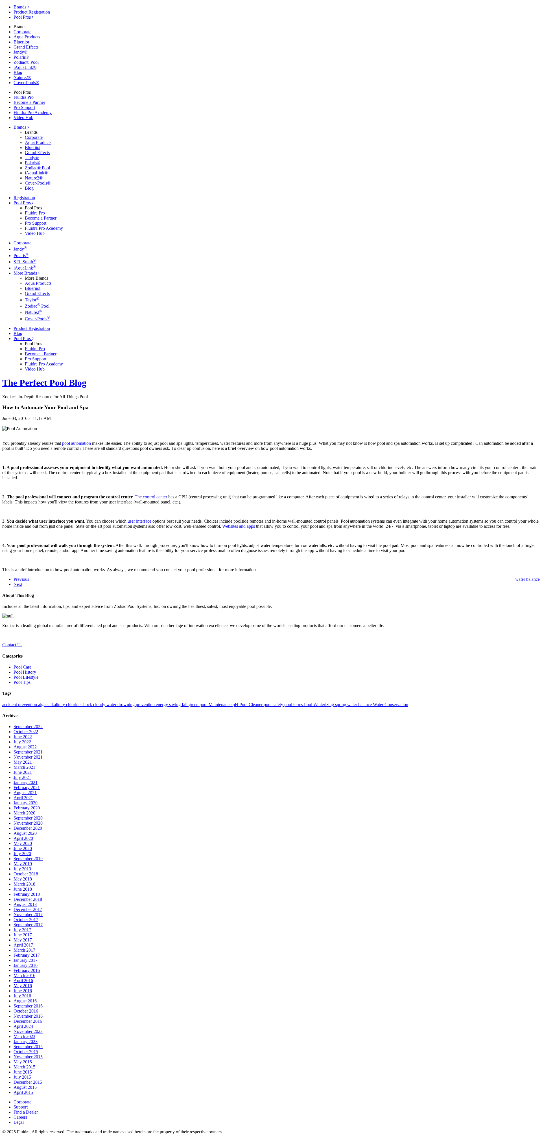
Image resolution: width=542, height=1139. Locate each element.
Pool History (25, 672)
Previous (21, 579)
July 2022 (22, 741)
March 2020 (24, 813)
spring (341, 704)
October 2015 (26, 1051)
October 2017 (26, 919)
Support (21, 1107)
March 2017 (24, 950)
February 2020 (27, 807)
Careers (20, 1117)
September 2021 (28, 752)
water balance (360, 704)
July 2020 (22, 853)
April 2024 (23, 1026)
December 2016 (28, 1021)
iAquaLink (25, 268)
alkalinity (57, 704)
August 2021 (25, 792)
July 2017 (22, 929)
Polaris (21, 255)
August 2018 (25, 904)
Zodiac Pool (37, 306)
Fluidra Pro (24, 97)
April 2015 (23, 1092)
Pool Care (22, 667)
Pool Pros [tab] (23, 17)
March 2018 (24, 884)
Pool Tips (22, 682)
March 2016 (24, 975)
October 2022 (26, 731)
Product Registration (32, 12)
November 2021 (28, 757)
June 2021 (23, 772)
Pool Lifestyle (26, 677)
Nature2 (33, 312)
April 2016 (23, 980)
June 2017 (23, 934)
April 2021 (23, 797)
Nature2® (22, 77)
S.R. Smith (25, 261)
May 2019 (23, 863)
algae (43, 704)
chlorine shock (79, 704)
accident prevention (20, 704)
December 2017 (28, 909)
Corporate (22, 31)
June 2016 (23, 990)
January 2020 (26, 802)
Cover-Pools (37, 318)
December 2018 (28, 899)
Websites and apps (238, 526)
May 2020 (23, 843)
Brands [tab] (20, 7)
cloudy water (105, 704)
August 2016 (25, 1000)
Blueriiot (21, 42)
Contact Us (12, 644)
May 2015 (23, 1061)
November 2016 (28, 1016)
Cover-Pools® (26, 82)
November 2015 (28, 1056)
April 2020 (23, 838)
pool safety (274, 704)
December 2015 (28, 1082)
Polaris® (21, 57)
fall (185, 704)
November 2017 (28, 914)
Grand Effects (26, 47)
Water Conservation (390, 704)
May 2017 (23, 940)
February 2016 (27, 970)
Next (18, 584)
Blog (18, 72)
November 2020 (28, 823)
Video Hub (23, 117)
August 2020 (25, 833)
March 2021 (24, 767)
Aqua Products (27, 36)
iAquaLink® (25, 67)
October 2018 (26, 873)
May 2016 (23, 985)
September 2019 (28, 858)
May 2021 (23, 762)
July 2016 (22, 995)
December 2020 (28, 828)
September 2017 (28, 924)
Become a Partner (29, 102)
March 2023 (24, 1036)
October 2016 (26, 1011)
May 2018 (23, 879)
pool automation (76, 443)
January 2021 (26, 782)
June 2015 (23, 1072)
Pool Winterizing (319, 704)
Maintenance (221, 704)
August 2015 (25, 1087)
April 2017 (23, 945)
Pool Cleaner (251, 704)
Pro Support (24, 107)
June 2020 (23, 848)
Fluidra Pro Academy (33, 112)
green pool (199, 704)
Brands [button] (20, 127)
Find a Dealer (26, 1112)
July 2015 (22, 1077)
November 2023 (28, 1031)
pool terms (294, 704)
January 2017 (26, 960)
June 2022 (23, 736)
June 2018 (23, 889)
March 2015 (24, 1066)
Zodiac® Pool (26, 62)
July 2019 (22, 868)
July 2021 (22, 777)
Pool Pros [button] (23, 202)
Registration (24, 197)
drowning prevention (136, 704)
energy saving (169, 704)
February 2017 (27, 955)
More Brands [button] (26, 273)
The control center (151, 496)
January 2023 (26, 1041)
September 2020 (28, 818)
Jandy (20, 249)
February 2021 (27, 787)
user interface (139, 521)
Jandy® (20, 52)
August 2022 (25, 746)
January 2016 (26, 965)
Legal (19, 1122)
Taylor (32, 299)
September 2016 (28, 1006)
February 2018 (27, 894)
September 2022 (28, 726)
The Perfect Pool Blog (44, 383)
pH (236, 704)
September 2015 (28, 1046)
